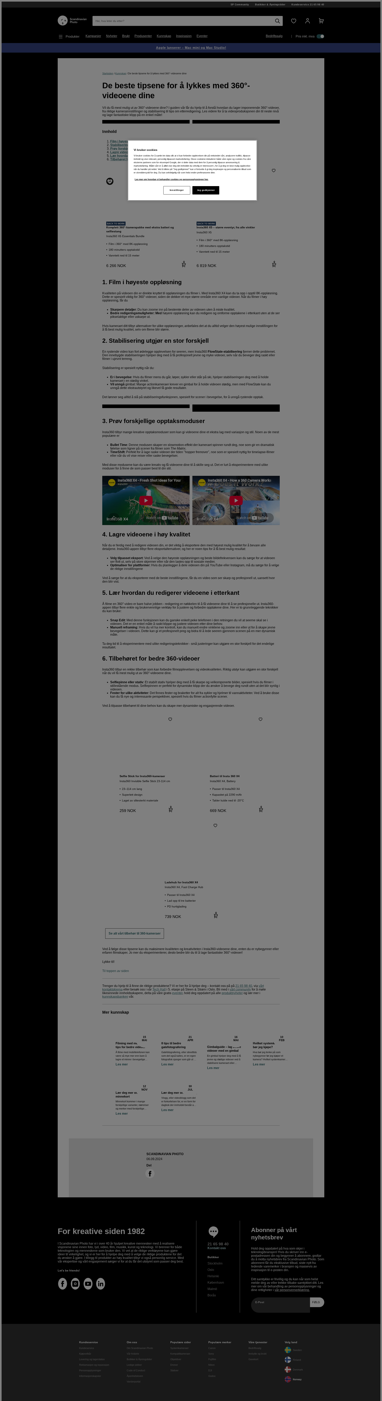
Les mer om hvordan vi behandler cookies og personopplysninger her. (171, 179)
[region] (192, 170)
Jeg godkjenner (206, 190)
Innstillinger (177, 190)
